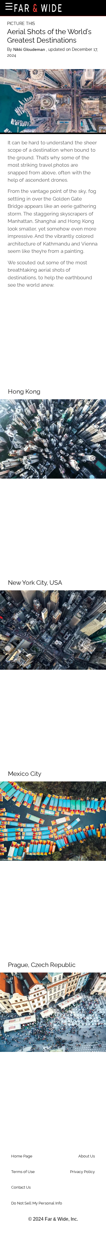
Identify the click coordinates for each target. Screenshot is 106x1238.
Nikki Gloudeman (29, 49)
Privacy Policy (82, 1171)
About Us (86, 1156)
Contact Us (21, 1187)
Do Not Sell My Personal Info (36, 1203)
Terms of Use (23, 1171)
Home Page (21, 1156)
